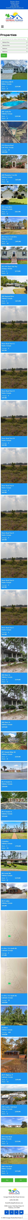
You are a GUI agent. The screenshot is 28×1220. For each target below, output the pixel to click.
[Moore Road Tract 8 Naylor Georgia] (14, 513)
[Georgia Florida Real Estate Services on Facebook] (7, 1212)
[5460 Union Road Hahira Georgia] (14, 1156)
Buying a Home (14, 1)
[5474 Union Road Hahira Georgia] (14, 1126)
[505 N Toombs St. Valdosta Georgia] (14, 801)
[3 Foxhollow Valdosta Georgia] (14, 830)
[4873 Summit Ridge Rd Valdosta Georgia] (14, 741)
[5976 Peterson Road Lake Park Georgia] (14, 132)
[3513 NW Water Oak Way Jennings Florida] (14, 256)
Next (21, 1180)
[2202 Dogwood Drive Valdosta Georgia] (14, 285)
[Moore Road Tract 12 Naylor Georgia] (14, 324)
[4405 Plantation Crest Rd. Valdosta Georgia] (14, 164)
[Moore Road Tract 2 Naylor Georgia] (14, 608)
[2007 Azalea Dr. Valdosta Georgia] (14, 101)
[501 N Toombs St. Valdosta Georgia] (14, 771)
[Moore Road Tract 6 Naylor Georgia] (14, 466)
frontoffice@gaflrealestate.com (15, 8)
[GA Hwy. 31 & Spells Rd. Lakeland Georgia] (14, 929)
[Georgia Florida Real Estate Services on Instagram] (11, 1212)
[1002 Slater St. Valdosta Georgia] (14, 655)
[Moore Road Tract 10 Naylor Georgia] (14, 419)
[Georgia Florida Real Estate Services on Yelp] (16, 1212)
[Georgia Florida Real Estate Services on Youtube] (21, 1212)
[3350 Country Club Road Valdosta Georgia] (14, 1095)
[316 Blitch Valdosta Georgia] (14, 1015)
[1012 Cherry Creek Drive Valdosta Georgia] (14, 226)
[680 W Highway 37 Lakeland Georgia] (14, 1055)
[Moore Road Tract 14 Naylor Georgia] (14, 371)
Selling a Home (14, 3)
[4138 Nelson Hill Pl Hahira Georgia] (14, 70)
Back (7, 1180)
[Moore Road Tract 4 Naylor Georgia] (14, 561)
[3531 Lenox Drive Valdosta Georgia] (14, 195)
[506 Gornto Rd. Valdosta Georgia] (14, 861)
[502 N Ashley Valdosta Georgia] (14, 891)
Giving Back (14, 4)
